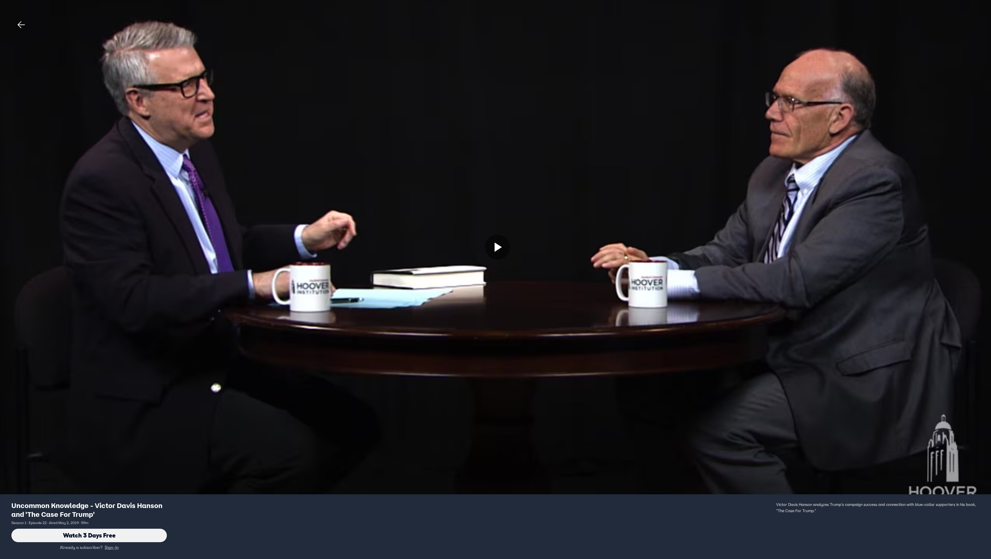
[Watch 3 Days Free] (497, 247)
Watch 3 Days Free (89, 535)
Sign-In (112, 547)
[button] (21, 25)
